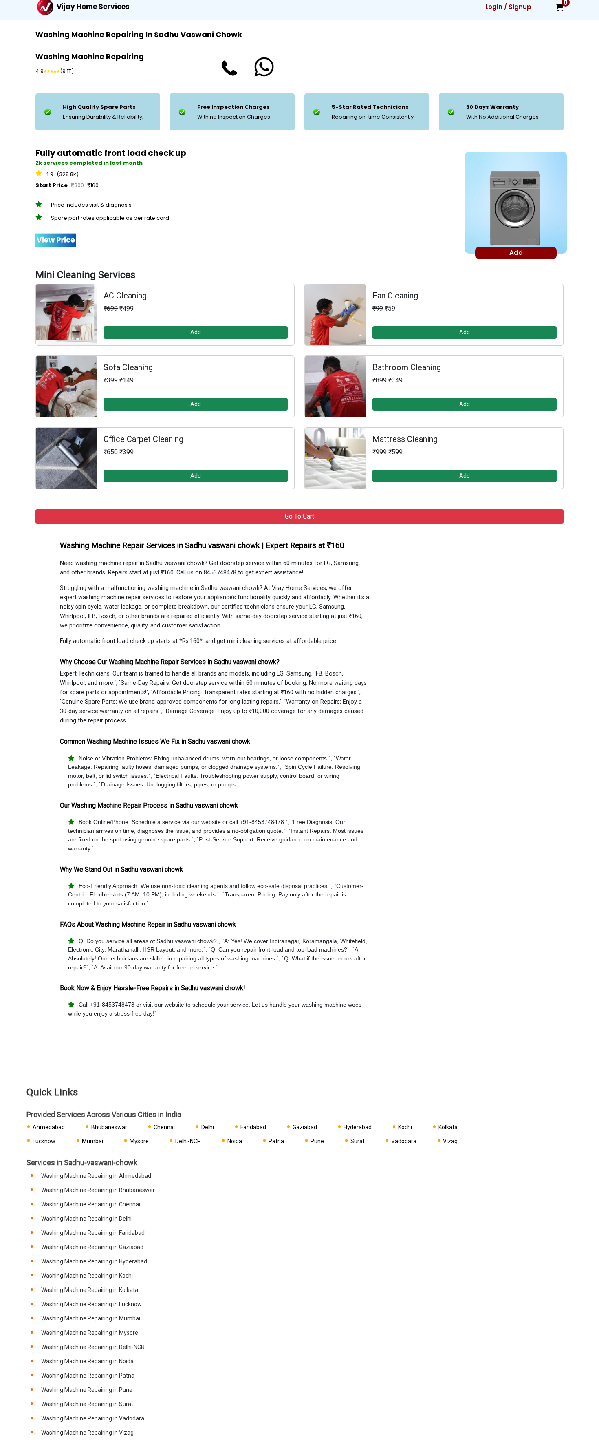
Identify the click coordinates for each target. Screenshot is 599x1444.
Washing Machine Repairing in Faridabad (93, 1233)
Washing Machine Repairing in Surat (87, 1404)
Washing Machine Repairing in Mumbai (90, 1318)
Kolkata (448, 1127)
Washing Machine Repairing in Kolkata (89, 1290)
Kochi (405, 1127)
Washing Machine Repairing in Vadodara (92, 1418)
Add (195, 332)
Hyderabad (358, 1127)
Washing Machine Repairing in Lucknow (91, 1304)
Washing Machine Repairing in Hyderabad (94, 1261)
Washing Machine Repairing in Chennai (90, 1204)
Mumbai (92, 1141)
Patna (276, 1141)
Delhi (207, 1127)
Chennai (164, 1127)
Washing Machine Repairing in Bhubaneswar (98, 1190)
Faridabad (253, 1127)
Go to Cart (299, 516)
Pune (317, 1141)
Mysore (139, 1141)
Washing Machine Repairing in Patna (87, 1375)
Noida (234, 1141)
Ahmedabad (49, 1127)
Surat (357, 1141)
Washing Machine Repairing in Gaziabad (92, 1247)
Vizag (450, 1141)
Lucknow (44, 1141)
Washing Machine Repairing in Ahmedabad (96, 1175)
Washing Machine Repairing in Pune (86, 1390)
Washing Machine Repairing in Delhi (86, 1218)
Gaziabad (305, 1127)
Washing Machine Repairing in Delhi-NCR (93, 1347)
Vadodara (403, 1141)
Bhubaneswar (109, 1127)
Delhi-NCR (188, 1141)
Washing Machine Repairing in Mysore (89, 1332)
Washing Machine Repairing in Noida (87, 1361)
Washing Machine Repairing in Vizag (87, 1432)
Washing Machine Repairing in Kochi (87, 1275)
